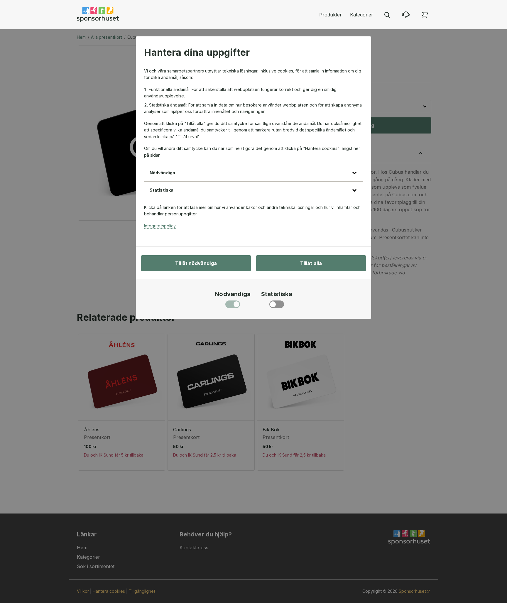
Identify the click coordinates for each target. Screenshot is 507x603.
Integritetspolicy (160, 225)
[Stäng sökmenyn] (387, 14)
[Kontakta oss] (405, 14)
